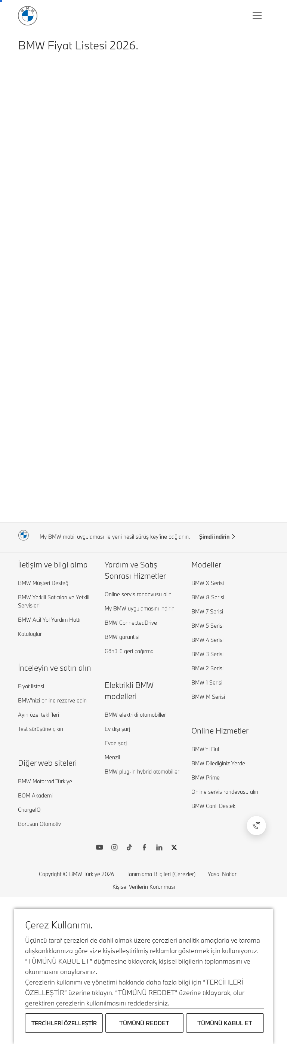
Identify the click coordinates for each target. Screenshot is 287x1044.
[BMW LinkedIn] (159, 848)
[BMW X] (174, 848)
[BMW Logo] (27, 15)
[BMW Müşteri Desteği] (256, 825)
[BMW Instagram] (114, 848)
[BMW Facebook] (144, 848)
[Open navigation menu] (258, 15)
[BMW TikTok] (129, 848)
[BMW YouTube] (99, 848)
